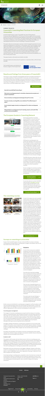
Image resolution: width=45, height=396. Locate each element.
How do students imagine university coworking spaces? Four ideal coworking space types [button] (21, 106)
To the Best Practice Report (31, 192)
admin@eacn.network (34, 182)
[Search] (18, 392)
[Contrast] (39, 5)
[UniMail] (26, 392)
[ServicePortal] (23, 392)
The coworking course (30, 235)
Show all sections (36, 86)
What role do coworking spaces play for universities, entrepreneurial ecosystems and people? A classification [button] (21, 94)
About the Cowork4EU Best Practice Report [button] (13, 90)
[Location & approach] (21, 392)
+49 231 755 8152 (24, 376)
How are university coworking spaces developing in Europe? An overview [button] (18, 97)
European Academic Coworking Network (31, 177)
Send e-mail (20, 377)
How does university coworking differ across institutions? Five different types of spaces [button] (20, 101)
